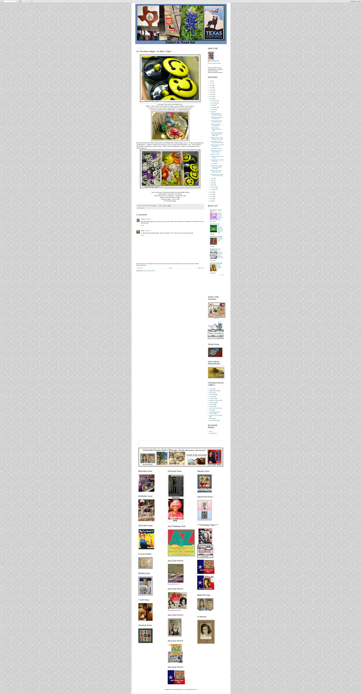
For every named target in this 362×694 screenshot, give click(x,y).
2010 (211, 198)
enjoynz (184, 689)
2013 (211, 192)
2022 (211, 81)
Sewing (211, 404)
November (214, 103)
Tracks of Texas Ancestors (215, 415)
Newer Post (140, 268)
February (213, 187)
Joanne (143, 219)
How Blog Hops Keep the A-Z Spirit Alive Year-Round (220, 254)
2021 (211, 83)
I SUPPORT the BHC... (216, 148)
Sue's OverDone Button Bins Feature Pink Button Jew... (217, 134)
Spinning (211, 406)
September (214, 107)
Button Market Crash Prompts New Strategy (217, 142)
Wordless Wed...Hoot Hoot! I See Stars (216, 171)
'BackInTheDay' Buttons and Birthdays (217, 118)
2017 (211, 92)
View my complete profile (214, 63)
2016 (211, 94)
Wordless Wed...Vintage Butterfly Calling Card (217, 138)
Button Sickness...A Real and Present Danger (217, 175)
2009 (211, 201)
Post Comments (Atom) (149, 270)
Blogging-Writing (213, 390)
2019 (211, 87)
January (213, 189)
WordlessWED (213, 420)
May (212, 180)
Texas (210, 410)
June (212, 178)
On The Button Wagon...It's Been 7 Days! (216, 129)
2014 (211, 98)
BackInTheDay (213, 433)
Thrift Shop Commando (216, 236)
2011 (211, 196)
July (212, 111)
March (212, 185)
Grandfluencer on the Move (220, 239)
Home (170, 268)
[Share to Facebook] (168, 206)
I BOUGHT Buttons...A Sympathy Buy (216, 125)
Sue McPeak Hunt (214, 61)
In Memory (212, 398)
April (212, 182)
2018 (211, 90)
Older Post (200, 268)
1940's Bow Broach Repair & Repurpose (217, 114)
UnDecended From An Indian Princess (216, 151)
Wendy (143, 230)
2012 (211, 194)
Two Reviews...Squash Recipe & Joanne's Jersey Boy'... (216, 167)
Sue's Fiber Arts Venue (215, 408)
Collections (212, 394)
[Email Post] (160, 205)
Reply (142, 225)
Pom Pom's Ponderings (216, 263)
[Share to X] (167, 206)
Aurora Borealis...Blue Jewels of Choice (216, 121)
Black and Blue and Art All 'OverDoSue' (217, 145)
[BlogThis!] (165, 206)
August (213, 109)
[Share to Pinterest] (170, 206)
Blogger (195, 689)
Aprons (211, 389)
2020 (211, 85)
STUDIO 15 (212, 402)
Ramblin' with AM (214, 224)
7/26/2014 (148, 219)
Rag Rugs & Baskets (214, 400)
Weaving (211, 418)
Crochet (211, 396)
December (214, 100)
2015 (211, 96)
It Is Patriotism (214, 163)
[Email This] (163, 206)
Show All (222, 274)
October (213, 105)
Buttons (142, 208)
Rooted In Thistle (215, 154)
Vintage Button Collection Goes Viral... (217, 160)
